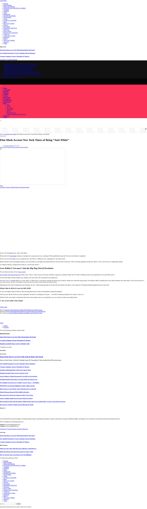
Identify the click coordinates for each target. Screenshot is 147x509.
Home (5, 88)
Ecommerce (7, 99)
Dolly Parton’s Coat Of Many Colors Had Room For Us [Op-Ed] (18, 389)
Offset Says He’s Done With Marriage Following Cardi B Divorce (18, 448)
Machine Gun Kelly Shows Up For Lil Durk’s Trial (17, 70)
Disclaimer (6, 37)
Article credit (3, 307)
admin (5, 145)
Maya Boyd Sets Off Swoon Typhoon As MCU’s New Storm (16, 395)
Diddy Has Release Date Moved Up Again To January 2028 (16, 451)
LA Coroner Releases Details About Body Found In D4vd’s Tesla (24, 313)
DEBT (5, 13)
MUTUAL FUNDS (8, 23)
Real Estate (6, 97)
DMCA (5, 39)
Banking (6, 91)
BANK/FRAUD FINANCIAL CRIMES (14, 8)
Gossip (5, 19)
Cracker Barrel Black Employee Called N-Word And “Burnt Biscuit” (27, 311)
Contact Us (6, 34)
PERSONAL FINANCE (10, 28)
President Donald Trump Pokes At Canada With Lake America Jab (21, 73)
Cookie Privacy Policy (9, 36)
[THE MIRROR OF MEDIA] (16, 84)
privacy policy (22, 272)
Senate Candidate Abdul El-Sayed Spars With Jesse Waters (16, 398)
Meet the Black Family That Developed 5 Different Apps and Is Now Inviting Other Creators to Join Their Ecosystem (32, 401)
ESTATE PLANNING (9, 16)
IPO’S (8, 111)
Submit (18, 503)
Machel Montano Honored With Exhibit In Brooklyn (14, 392)
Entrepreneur (6, 14)
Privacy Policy (7, 31)
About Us (6, 42)
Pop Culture (6, 26)
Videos (5, 43)
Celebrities (6, 9)
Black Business (7, 5)
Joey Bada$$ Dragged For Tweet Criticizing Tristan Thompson (17, 53)
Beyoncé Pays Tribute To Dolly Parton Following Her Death (16, 404)
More (5, 103)
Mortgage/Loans (11, 112)
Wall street (6, 29)
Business (5, 3)
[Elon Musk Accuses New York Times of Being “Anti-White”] (32, 184)
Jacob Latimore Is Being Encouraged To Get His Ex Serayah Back (21, 71)
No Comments (10, 145)
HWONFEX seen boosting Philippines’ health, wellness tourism (17, 385)
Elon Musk (13, 256)
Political (5, 25)
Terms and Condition (9, 40)
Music (5, 22)
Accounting (6, 89)
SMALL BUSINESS (9, 6)
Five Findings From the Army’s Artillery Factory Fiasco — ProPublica (22, 74)
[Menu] (0, 120)
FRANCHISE (7, 17)
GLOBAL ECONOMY (9, 20)
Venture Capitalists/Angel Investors (16, 114)
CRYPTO (6, 11)
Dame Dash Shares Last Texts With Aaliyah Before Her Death (17, 50)
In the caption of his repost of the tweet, (10, 274)
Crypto (5, 96)
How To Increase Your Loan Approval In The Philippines (16, 455)
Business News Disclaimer (10, 32)
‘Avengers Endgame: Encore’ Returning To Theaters (14, 56)
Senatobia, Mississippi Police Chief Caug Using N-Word (18, 68)
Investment (6, 102)
